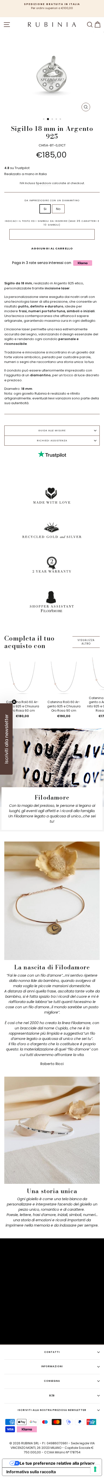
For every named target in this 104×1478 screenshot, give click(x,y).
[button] (6, 739)
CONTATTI (52, 1352)
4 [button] (57, 119)
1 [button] (44, 119)
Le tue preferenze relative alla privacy (57, 1463)
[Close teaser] (14, 701)
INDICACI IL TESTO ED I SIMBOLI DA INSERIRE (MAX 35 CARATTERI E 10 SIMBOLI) (52, 222)
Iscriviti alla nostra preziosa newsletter (52, 1410)
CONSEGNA (52, 1381)
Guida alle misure (52, 430)
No (58, 209)
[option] (52, 6)
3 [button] (52, 119)
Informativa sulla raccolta (31, 1471)
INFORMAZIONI (52, 1366)
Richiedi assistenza (52, 440)
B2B (52, 1395)
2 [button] (48, 119)
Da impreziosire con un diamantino (52, 200)
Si (45, 209)
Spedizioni (43, 183)
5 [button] (61, 119)
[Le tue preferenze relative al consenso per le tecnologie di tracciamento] (95, 1469)
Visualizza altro (86, 642)
